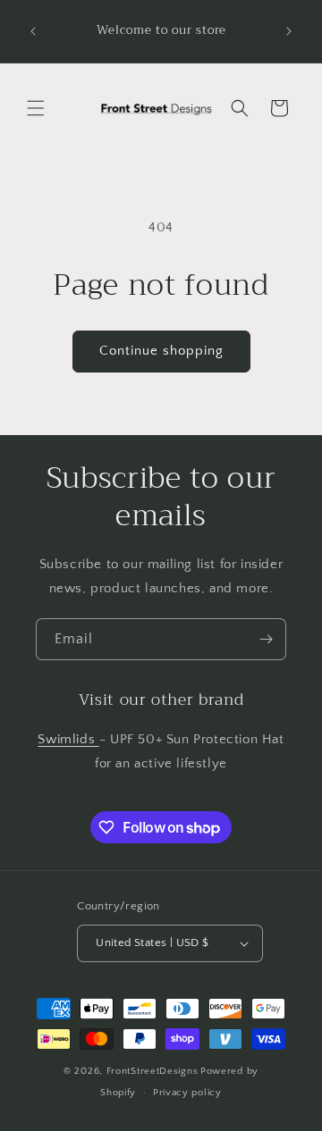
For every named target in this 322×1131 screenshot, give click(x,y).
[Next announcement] (289, 31)
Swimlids (68, 739)
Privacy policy (187, 1092)
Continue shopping (161, 350)
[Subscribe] (265, 639)
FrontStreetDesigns (152, 1071)
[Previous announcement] (33, 31)
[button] (35, 108)
